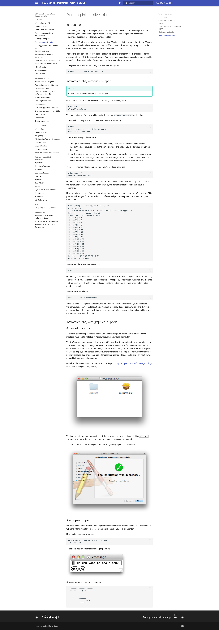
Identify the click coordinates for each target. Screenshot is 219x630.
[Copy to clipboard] (150, 71)
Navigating (39, 136)
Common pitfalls (41, 149)
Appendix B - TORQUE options (46, 221)
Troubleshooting (41, 70)
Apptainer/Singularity (43, 166)
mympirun (38, 180)
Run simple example (167, 35)
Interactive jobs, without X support (168, 22)
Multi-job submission (43, 88)
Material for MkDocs (50, 626)
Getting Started (41, 26)
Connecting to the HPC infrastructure (44, 34)
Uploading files (40, 142)
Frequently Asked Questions (46, 208)
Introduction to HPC (42, 23)
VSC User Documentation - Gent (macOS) (46, 15)
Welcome (38, 20)
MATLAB (38, 176)
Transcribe (39, 197)
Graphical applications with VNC (47, 108)
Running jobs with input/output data (46, 46)
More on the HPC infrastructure (47, 153)
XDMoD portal (40, 67)
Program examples (42, 97)
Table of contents (165, 14)
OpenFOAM (39, 183)
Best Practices (40, 104)
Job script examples (43, 101)
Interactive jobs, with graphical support (169, 27)
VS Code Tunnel (41, 200)
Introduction (39, 129)
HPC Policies (40, 74)
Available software (42, 51)
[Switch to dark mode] (120, 2)
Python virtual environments (45, 190)
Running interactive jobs (44, 42)
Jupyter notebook (42, 173)
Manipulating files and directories (47, 139)
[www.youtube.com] (183, 626)
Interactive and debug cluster (46, 64)
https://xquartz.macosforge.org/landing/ (134, 363)
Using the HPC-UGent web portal (47, 60)
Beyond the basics (42, 146)
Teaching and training (43, 121)
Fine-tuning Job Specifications (46, 85)
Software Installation (167, 32)
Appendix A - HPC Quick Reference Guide (44, 217)
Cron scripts (39, 118)
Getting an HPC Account (44, 30)
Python (37, 186)
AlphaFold (39, 163)
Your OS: (159, 3)
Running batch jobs (42, 39)
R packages (39, 193)
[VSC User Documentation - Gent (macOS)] (36, 2)
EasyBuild (38, 169)
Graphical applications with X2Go (47, 111)
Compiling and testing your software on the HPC (45, 93)
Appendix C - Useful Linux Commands (45, 226)
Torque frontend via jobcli (44, 82)
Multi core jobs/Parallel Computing (44, 56)
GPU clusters (40, 114)
